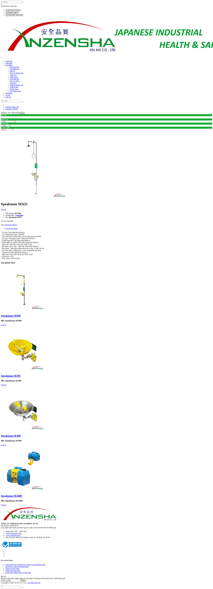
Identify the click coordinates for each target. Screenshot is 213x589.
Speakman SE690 (11, 315)
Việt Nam (17, 10)
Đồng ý (23, 580)
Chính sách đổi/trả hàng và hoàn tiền (18, 573)
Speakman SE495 (11, 375)
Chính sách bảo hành (12, 571)
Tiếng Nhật (18, 15)
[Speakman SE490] (23, 431)
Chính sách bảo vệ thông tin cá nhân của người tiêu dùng (25, 565)
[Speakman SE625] (34, 199)
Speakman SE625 (11, 109)
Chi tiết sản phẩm (11, 229)
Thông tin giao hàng (12, 569)
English (15, 12)
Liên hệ (3, 209)
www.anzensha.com (13, 535)
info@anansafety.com (13, 533)
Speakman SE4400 (11, 495)
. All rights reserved (33, 583)
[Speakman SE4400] (23, 491)
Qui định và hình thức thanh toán (17, 567)
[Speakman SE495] (23, 371)
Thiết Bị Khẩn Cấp (12, 107)
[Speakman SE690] (23, 311)
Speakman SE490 (11, 435)
